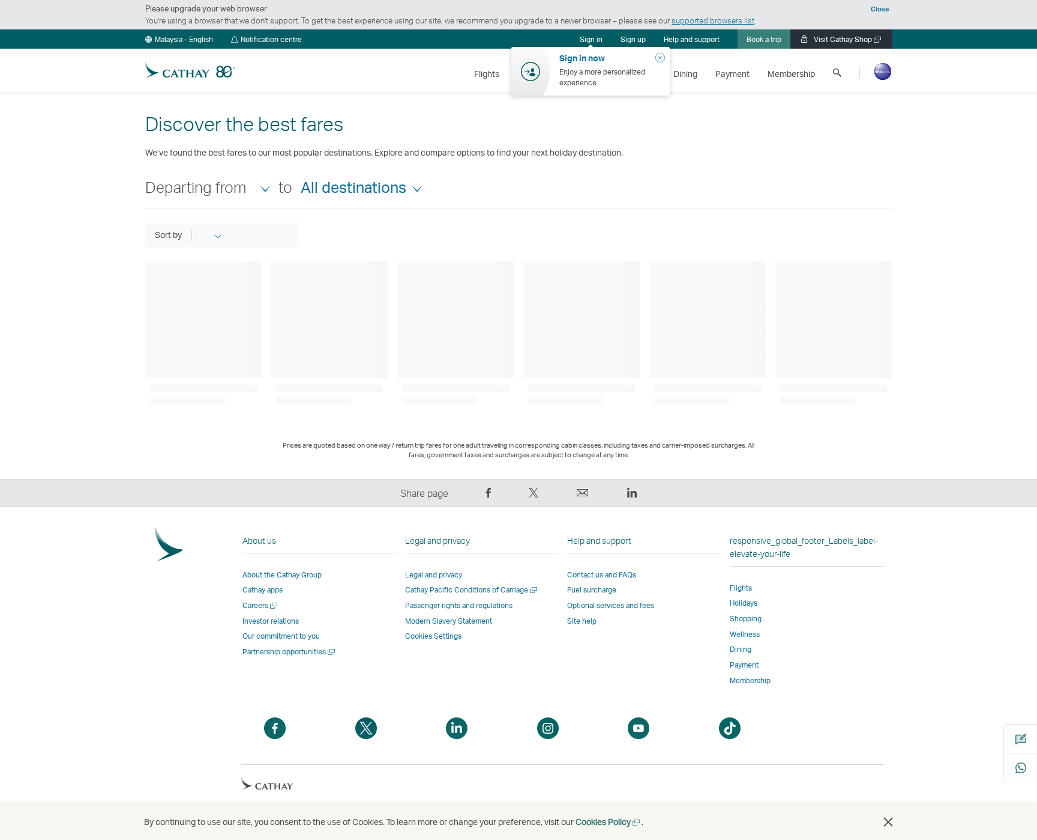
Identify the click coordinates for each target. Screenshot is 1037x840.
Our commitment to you (281, 636)
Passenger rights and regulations (458, 605)
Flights (741, 587)
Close (880, 9)
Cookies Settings (433, 636)
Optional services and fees (610, 605)
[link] (633, 39)
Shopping (746, 618)
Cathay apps (262, 589)
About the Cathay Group (282, 574)
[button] (179, 39)
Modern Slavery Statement (448, 620)
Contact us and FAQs (601, 574)
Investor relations (270, 620)
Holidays (743, 602)
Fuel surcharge (591, 589)
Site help (582, 620)
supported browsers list (713, 20)
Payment (744, 664)
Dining (740, 649)
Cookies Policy (609, 822)
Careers (260, 605)
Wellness (745, 634)
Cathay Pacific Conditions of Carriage (472, 589)
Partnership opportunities (289, 651)
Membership (750, 680)
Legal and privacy (433, 574)
